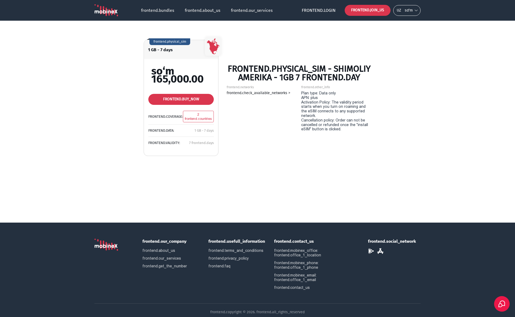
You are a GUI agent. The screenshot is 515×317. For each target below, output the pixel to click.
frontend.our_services (252, 10)
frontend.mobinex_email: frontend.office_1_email (295, 277)
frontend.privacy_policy (228, 258)
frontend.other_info (315, 87)
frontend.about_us (202, 10)
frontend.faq (219, 266)
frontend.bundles (157, 10)
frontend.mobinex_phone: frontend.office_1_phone (296, 265)
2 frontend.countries (198, 116)
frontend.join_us (367, 10)
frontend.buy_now (181, 99)
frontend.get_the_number (164, 266)
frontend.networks (240, 87)
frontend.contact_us (292, 287)
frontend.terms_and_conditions (235, 250)
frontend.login (319, 10)
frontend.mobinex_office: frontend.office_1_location (297, 252)
